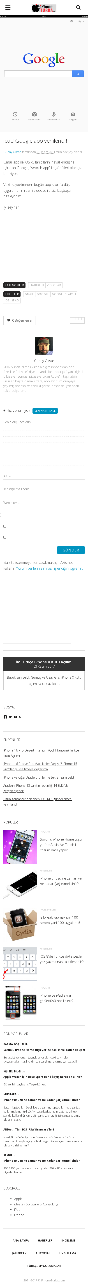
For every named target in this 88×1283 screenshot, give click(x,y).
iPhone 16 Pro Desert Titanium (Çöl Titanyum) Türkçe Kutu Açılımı (41, 753)
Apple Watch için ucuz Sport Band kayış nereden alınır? (42, 1077)
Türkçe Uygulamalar (44, 1266)
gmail (29, 294)
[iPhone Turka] (44, 7)
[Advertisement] (37, 615)
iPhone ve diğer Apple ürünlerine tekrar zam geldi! (39, 777)
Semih (7, 1155)
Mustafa (9, 1094)
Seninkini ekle (45, 411)
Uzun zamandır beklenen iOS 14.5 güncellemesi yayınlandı (37, 801)
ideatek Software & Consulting (36, 1204)
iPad (17, 1209)
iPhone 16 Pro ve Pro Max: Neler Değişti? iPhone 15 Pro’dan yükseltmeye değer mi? (40, 766)
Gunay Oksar (12, 152)
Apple (18, 1199)
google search (64, 294)
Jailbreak (19, 1253)
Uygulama (67, 1253)
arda (7, 1129)
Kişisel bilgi (12, 1071)
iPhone (19, 1215)
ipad (15, 300)
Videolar (54, 285)
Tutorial (42, 1253)
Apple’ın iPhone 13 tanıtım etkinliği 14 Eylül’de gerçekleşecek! (36, 788)
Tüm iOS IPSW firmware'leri (34, 1129)
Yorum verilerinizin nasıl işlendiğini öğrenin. (49, 568)
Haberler (37, 285)
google (43, 294)
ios (7, 300)
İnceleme (68, 1240)
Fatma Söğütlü (15, 1044)
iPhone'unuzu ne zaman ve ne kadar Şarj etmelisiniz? (41, 1100)
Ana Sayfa (21, 1240)
